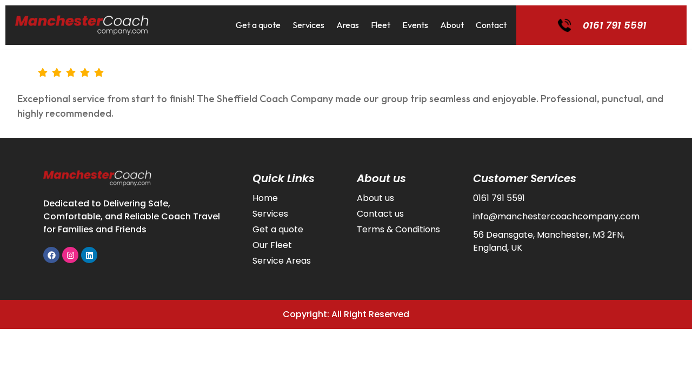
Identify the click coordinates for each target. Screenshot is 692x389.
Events (415, 24)
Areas (347, 24)
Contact (491, 24)
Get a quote (258, 24)
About (452, 24)
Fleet (380, 24)
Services (308, 24)
